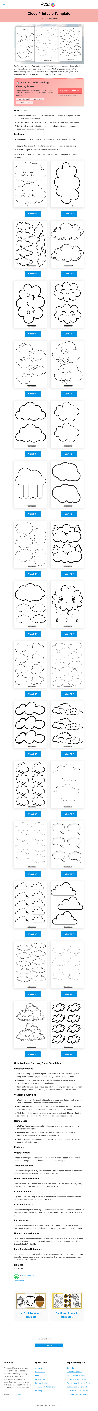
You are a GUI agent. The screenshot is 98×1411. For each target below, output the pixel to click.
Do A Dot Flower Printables (79, 1391)
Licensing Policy (42, 1379)
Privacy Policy (41, 1383)
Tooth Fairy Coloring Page (78, 1383)
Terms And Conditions (45, 1387)
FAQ (37, 1376)
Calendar (71, 1368)
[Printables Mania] (49, 4)
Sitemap (38, 1391)
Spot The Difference (76, 1376)
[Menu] (4, 4)
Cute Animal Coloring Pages (79, 1387)
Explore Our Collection (69, 91)
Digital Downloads (19, 1280)
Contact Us (40, 1372)
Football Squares (74, 1372)
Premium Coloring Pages (78, 1394)
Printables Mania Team (28, 1275)
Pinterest (18, 1395)
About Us (39, 1368)
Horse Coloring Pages (76, 1379)
